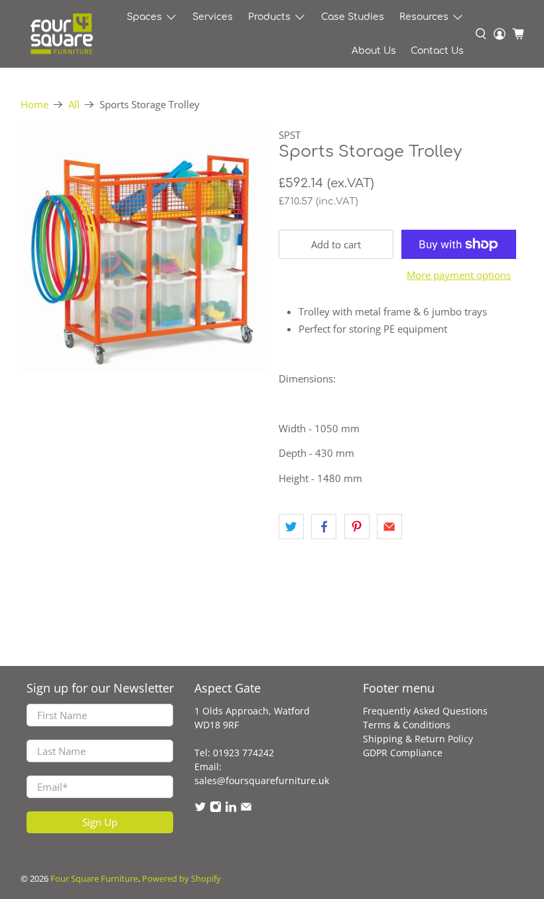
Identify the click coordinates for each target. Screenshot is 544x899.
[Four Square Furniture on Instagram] (216, 809)
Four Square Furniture (94, 878)
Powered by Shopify (181, 878)
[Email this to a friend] (389, 526)
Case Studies (352, 17)
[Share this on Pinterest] (357, 526)
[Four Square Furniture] (61, 34)
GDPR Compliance (402, 752)
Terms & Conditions (406, 724)
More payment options (459, 275)
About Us (374, 51)
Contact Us (437, 51)
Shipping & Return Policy (418, 738)
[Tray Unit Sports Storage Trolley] (143, 250)
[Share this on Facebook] (323, 526)
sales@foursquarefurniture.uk (261, 780)
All (74, 105)
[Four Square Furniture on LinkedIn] (231, 809)
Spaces (144, 17)
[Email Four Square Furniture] (246, 809)
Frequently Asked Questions (425, 710)
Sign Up (99, 822)
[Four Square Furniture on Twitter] (200, 809)
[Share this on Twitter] (291, 526)
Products (269, 17)
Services (212, 17)
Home (34, 105)
